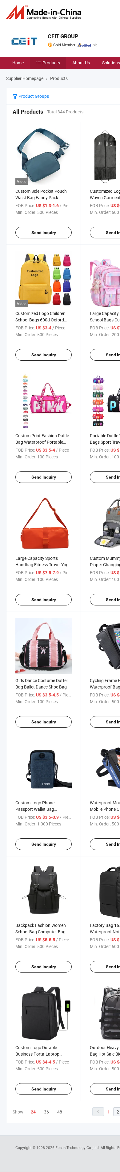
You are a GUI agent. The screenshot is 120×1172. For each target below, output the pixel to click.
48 (59, 1112)
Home (18, 63)
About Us (81, 63)
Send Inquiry (43, 232)
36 (46, 1112)
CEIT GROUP (63, 36)
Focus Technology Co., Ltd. (78, 1147)
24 (33, 1111)
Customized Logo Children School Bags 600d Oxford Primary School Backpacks (40, 319)
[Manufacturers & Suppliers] (45, 12)
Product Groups (33, 96)
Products (51, 63)
